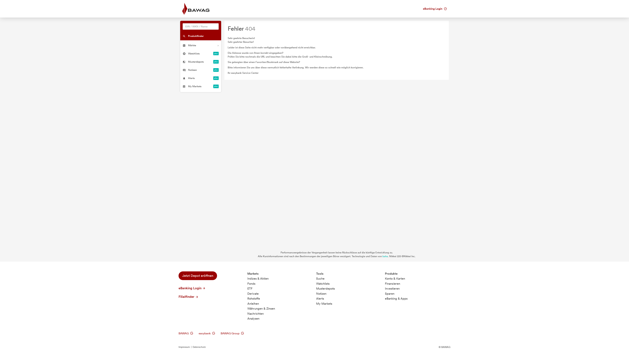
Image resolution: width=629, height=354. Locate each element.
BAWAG (184, 333)
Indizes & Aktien (258, 278)
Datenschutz (199, 347)
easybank (205, 333)
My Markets (324, 303)
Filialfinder (187, 297)
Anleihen (253, 303)
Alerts (320, 298)
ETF (249, 288)
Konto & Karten (395, 278)
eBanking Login (433, 8)
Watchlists (323, 283)
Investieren (392, 288)
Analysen (253, 318)
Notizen (321, 293)
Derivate (253, 293)
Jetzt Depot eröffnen (197, 276)
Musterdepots (325, 288)
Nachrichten (255, 313)
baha (385, 256)
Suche (320, 278)
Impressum (184, 347)
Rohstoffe (253, 298)
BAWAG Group (230, 333)
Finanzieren (392, 283)
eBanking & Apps (396, 298)
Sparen (389, 293)
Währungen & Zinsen (261, 308)
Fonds (251, 283)
